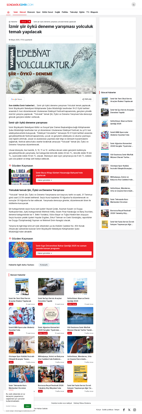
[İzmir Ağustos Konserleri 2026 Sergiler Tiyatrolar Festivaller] (51, 320)
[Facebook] (124, 409)
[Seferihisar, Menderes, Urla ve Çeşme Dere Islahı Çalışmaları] (80, 349)
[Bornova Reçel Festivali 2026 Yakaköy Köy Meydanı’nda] (51, 379)
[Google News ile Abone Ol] (16, 99)
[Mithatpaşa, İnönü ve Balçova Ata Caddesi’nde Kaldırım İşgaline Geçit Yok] (51, 349)
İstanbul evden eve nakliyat (61, 403)
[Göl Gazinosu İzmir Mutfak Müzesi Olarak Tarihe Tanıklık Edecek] (80, 320)
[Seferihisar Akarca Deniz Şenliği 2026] (80, 291)
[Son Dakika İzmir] (20, 4)
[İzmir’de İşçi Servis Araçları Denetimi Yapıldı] (51, 291)
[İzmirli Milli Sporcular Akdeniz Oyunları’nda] (22, 320)
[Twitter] (129, 409)
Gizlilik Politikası (11, 406)
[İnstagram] (134, 409)
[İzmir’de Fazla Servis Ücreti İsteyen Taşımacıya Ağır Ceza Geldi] (80, 379)
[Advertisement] (117, 52)
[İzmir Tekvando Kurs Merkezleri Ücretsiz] (22, 379)
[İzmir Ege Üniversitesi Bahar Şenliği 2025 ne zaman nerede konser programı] (51, 250)
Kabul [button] (27, 406)
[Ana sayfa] (8, 12)
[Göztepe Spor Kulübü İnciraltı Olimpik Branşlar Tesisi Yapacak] (22, 349)
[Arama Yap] (133, 4)
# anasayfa (43, 265)
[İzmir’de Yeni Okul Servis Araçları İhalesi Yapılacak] (22, 291)
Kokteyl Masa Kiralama (82, 403)
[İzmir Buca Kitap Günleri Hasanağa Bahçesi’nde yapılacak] (51, 177)
